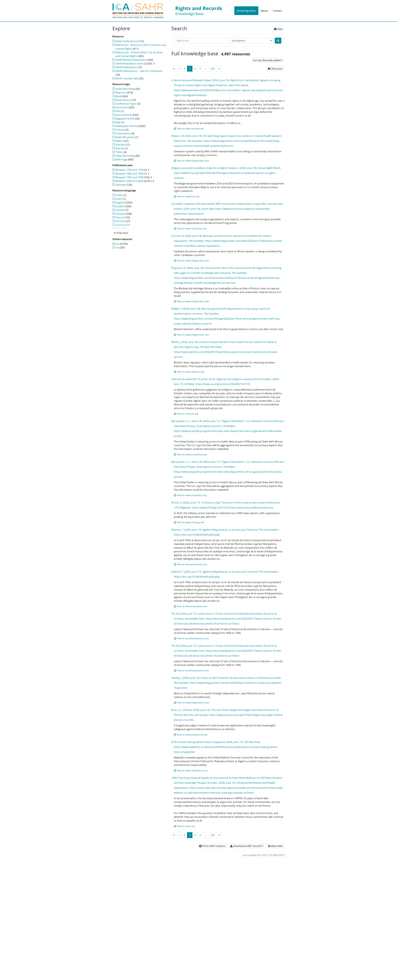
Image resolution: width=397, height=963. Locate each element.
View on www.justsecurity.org (192, 734)
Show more (122, 232)
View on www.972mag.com (190, 522)
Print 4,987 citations (213, 846)
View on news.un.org (187, 413)
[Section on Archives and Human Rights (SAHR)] (137, 10)
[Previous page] (174, 69)
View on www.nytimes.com (190, 371)
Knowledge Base (246, 10)
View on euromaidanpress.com (193, 638)
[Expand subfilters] (154, 63)
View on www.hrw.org (188, 196)
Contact (277, 10)
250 (213, 68)
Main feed (276, 846)
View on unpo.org (186, 826)
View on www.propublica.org (192, 454)
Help (280, 29)
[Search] (278, 41)
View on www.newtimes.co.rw (192, 770)
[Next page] (219, 69)
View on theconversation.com (192, 564)
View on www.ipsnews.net (190, 128)
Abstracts (277, 68)
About (264, 10)
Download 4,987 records (247, 846)
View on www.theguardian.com (193, 160)
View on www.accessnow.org (191, 228)
